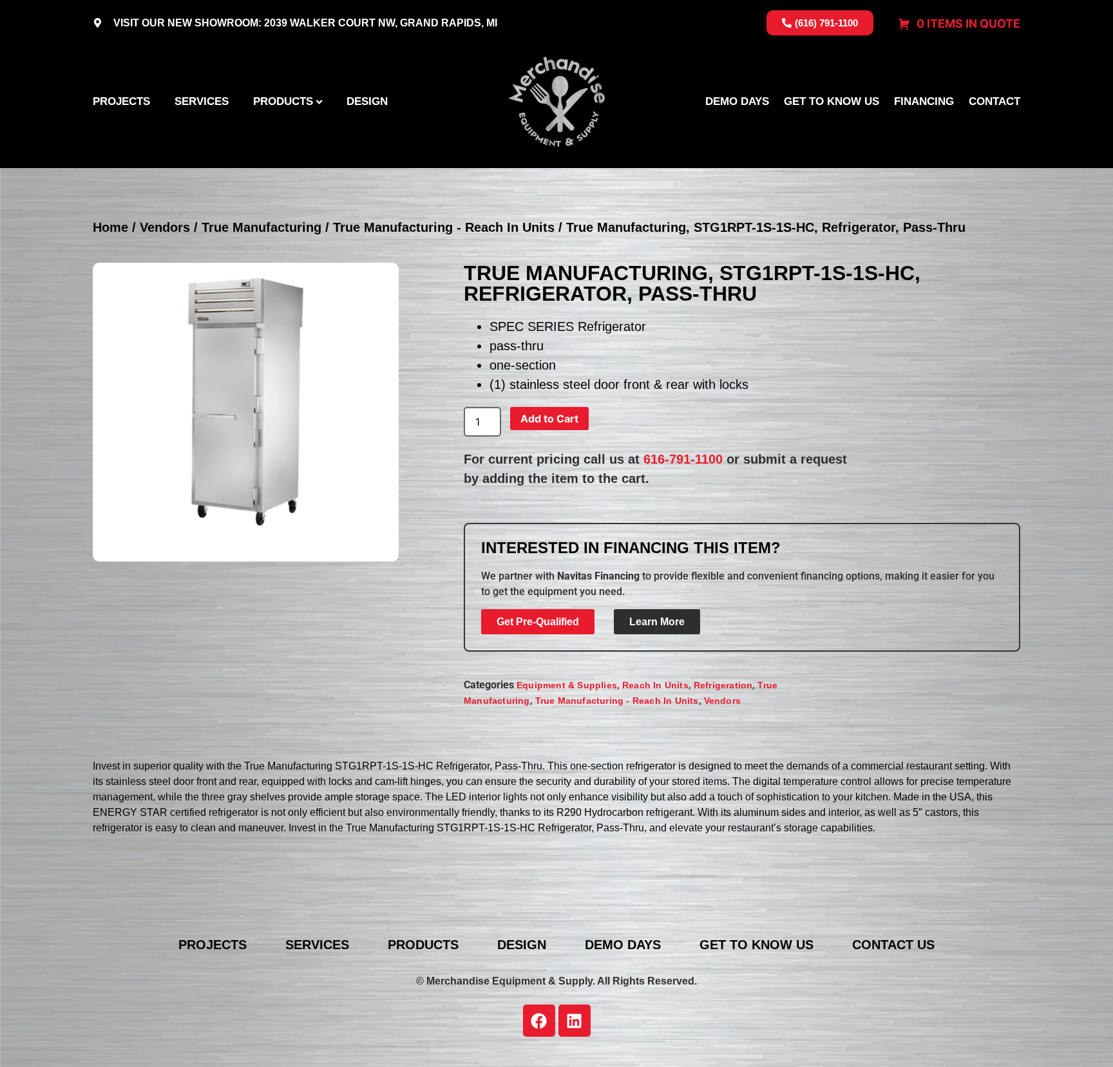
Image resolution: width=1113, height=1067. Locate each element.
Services (202, 101)
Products (283, 101)
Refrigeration (723, 685)
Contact (994, 101)
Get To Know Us (831, 101)
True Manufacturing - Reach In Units (444, 227)
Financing (924, 101)
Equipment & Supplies (567, 685)
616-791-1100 (683, 459)
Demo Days (737, 101)
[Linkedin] (574, 1021)
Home (110, 227)
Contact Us (893, 945)
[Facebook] (539, 1021)
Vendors (165, 227)
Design (367, 101)
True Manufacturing (261, 227)
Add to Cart (549, 418)
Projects (121, 101)
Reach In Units (655, 685)
